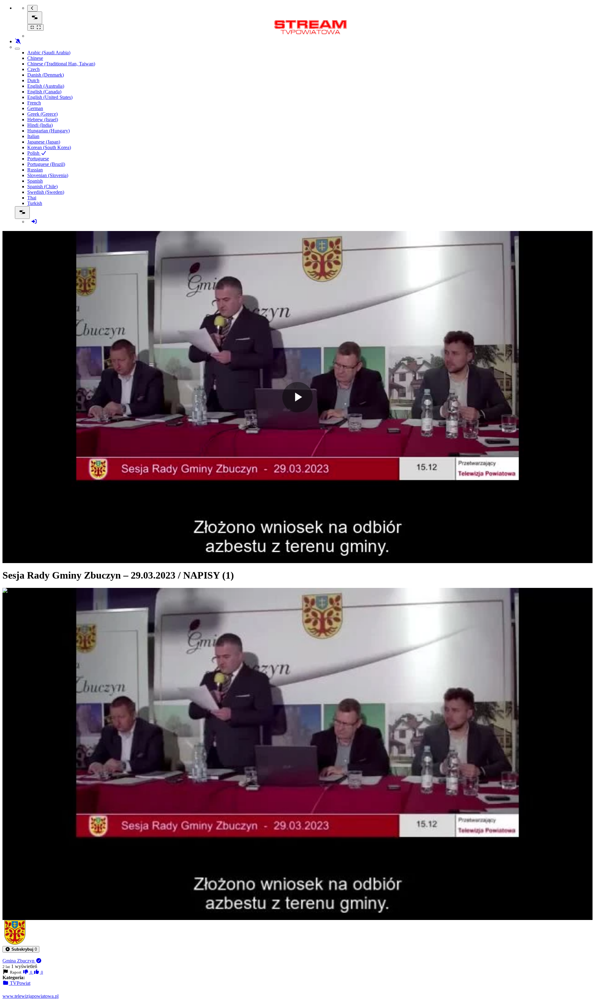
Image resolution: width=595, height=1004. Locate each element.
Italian (33, 136)
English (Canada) (44, 91)
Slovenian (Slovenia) (47, 175)
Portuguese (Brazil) (46, 164)
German (35, 108)
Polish (34, 153)
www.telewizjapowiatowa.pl (30, 996)
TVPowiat (19, 983)
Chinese (35, 58)
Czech (33, 69)
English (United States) (50, 97)
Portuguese (38, 158)
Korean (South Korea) (49, 147)
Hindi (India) (40, 125)
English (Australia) (45, 86)
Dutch (33, 80)
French (34, 102)
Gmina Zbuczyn (19, 960)
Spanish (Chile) (42, 186)
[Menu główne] (34, 17)
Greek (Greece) (42, 114)
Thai (31, 197)
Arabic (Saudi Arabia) (48, 52)
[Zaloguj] (34, 221)
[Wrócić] (32, 8)
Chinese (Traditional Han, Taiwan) (61, 63)
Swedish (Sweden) (45, 192)
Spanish (35, 181)
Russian (35, 169)
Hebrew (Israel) (42, 119)
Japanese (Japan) (43, 141)
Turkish (34, 203)
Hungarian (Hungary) (48, 130)
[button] (20, 949)
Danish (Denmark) (45, 75)
